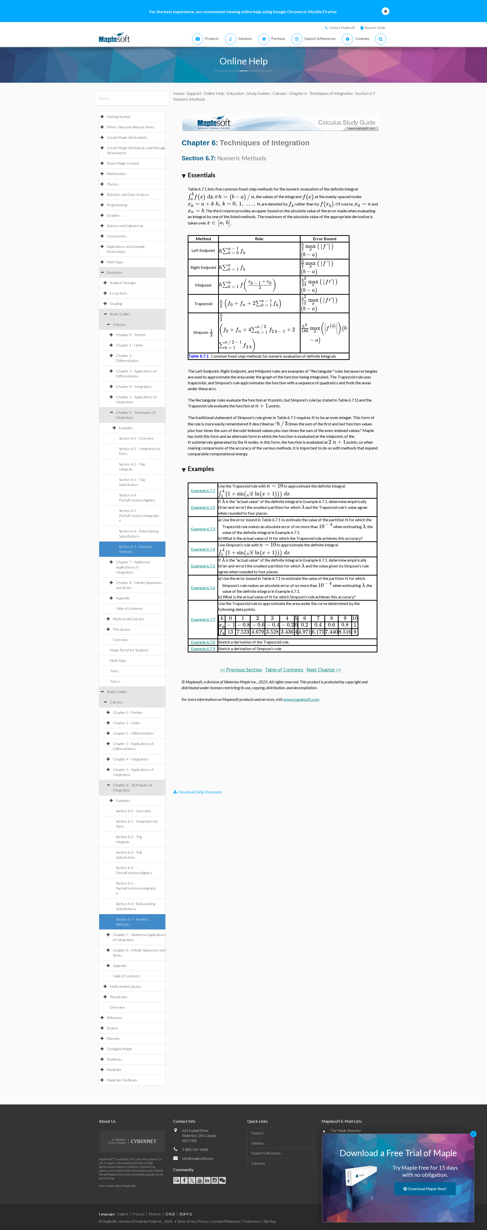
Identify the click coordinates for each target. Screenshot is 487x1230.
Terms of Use (186, 1221)
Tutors (115, 681)
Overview (120, 639)
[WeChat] (222, 1180)
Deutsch (155, 1214)
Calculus (119, 324)
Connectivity (116, 236)
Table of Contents (129, 608)
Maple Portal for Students (129, 650)
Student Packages (123, 283)
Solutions (257, 1143)
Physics (112, 184)
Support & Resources (266, 1153)
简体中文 (186, 1214)
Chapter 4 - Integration (133, 386)
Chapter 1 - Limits (129, 345)
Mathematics (117, 173)
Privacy (204, 1221)
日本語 (170, 1214)
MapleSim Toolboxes (122, 1080)
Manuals (113, 1038)
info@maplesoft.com (197, 1158)
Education (114, 272)
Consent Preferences (226, 1221)
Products (257, 1133)
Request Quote (375, 28)
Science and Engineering (125, 225)
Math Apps (115, 262)
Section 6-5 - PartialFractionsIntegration (139, 515)
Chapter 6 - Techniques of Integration (321, 93)
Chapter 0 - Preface (131, 335)
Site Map (270, 1221)
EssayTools (118, 293)
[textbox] (200, 196)
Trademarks (252, 1221)
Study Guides (120, 314)
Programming (117, 205)
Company (258, 1163)
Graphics (114, 215)
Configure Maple (119, 1049)
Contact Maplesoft (342, 28)
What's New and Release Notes (131, 127)
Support (194, 93)
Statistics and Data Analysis (128, 194)
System (112, 1028)
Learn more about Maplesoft (117, 1186)
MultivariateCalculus (129, 619)
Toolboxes (114, 1059)
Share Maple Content (123, 163)
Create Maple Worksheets (127, 137)
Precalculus (121, 629)
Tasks (114, 671)
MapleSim (114, 1069)
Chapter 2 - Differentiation (133, 733)
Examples (126, 428)
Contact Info (184, 1121)
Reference (114, 1017)
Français (138, 1214)
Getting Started (118, 116)
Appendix (123, 598)
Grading (116, 303)
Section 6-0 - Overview (136, 438)
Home (178, 93)
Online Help (214, 93)
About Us (107, 1121)
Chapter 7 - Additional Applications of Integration (132, 567)
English (122, 1214)
